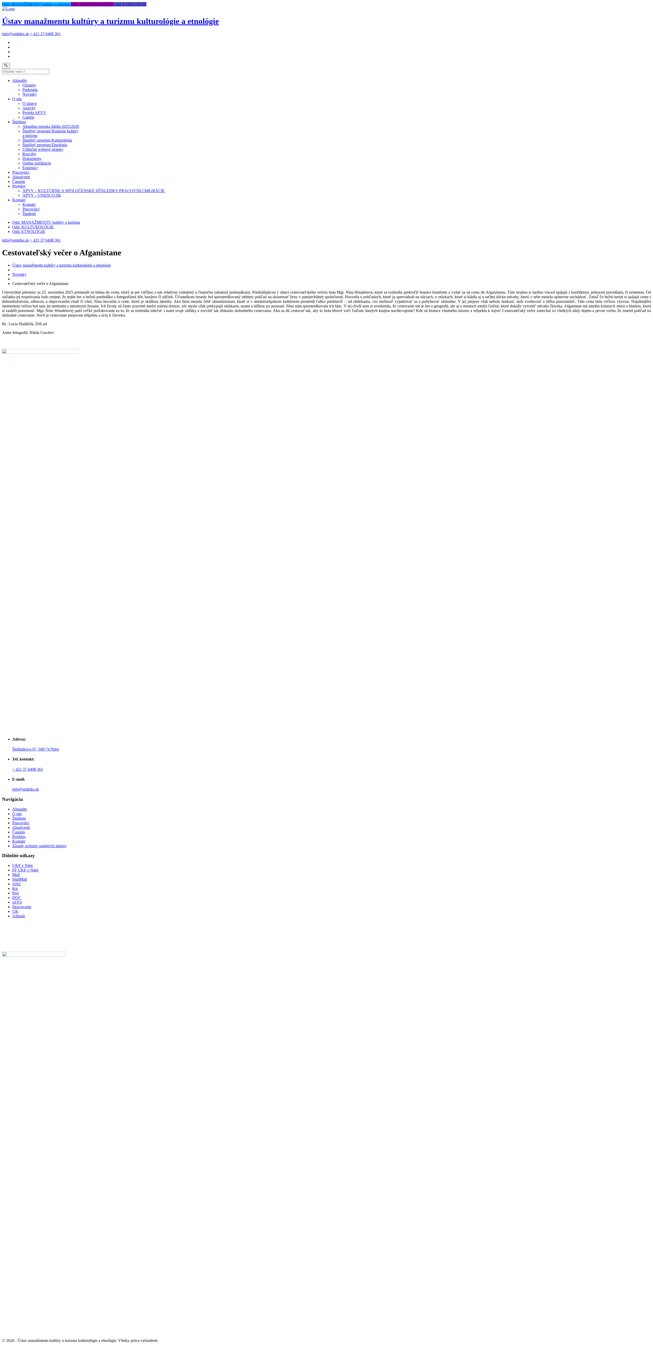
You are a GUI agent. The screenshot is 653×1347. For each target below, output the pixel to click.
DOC (16, 897)
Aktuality (19, 80)
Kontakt (18, 200)
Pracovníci (20, 172)
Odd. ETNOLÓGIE (130, 4)
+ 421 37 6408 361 (45, 34)
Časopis (18, 181)
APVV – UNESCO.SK (41, 195)
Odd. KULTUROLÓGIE (92, 4)
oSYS (17, 902)
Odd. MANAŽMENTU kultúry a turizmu (36, 4)
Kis (15, 888)
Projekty (19, 186)
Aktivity (29, 108)
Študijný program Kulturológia (47, 140)
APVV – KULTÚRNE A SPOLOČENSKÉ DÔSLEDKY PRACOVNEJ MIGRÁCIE (93, 191)
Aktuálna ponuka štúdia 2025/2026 (50, 126)
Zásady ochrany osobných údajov (39, 846)
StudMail (19, 879)
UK (15, 911)
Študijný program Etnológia (44, 145)
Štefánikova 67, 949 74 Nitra (35, 749)
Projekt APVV (34, 112)
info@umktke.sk (15, 34)
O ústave (29, 103)
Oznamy (29, 85)
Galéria (28, 117)
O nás (17, 99)
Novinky (29, 94)
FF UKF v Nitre (25, 870)
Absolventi (21, 177)
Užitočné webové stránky (43, 149)
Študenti (29, 213)
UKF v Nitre (22, 865)
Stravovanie (21, 907)
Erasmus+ (30, 168)
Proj (15, 893)
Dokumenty (32, 158)
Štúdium (19, 122)
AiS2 (16, 884)
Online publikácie (36, 163)
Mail (16, 874)
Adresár (18, 916)
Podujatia (29, 90)
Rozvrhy (29, 154)
